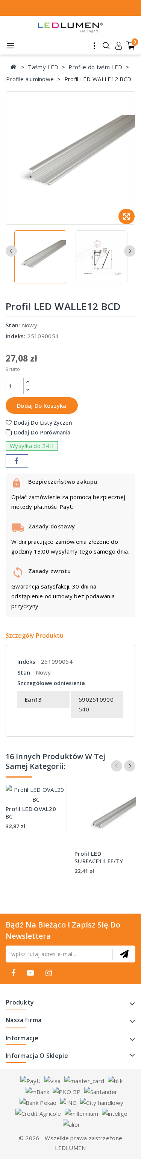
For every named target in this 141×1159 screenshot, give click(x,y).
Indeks (26, 661)
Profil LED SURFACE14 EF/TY (98, 857)
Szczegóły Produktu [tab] (35, 635)
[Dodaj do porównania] (54, 799)
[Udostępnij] (17, 461)
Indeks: (16, 336)
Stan (23, 672)
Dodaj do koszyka (42, 405)
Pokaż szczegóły (54, 814)
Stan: (13, 325)
